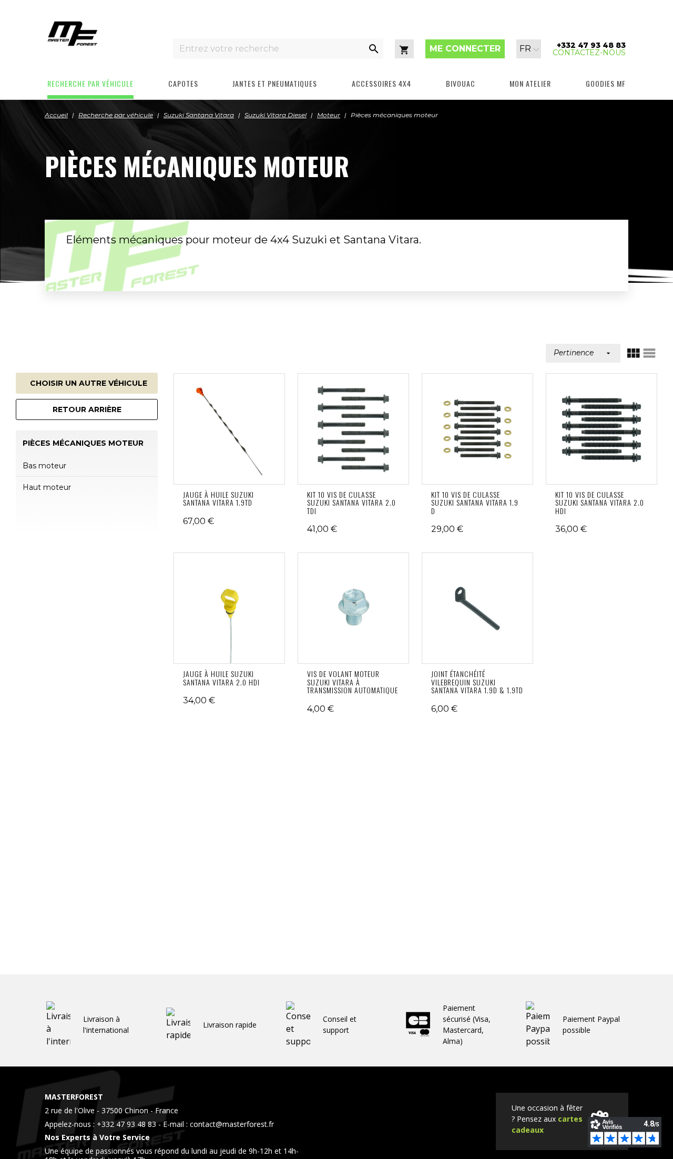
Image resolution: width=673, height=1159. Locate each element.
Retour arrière (87, 409)
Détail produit (229, 429)
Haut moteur (47, 487)
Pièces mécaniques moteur (83, 443)
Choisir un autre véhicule (88, 383)
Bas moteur (44, 465)
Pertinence (583, 352)
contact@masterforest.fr (232, 1124)
